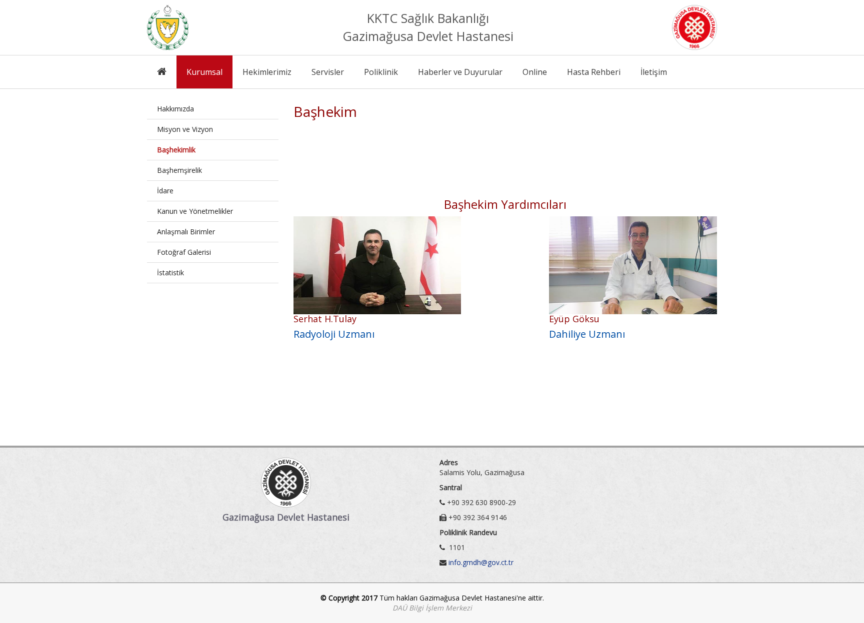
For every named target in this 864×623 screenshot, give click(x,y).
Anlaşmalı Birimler (186, 231)
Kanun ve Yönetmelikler (195, 211)
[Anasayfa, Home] (161, 71)
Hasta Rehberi (593, 71)
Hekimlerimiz (267, 71)
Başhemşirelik (179, 170)
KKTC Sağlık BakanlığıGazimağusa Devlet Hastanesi (428, 26)
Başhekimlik (176, 149)
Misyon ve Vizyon (185, 129)
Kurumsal (204, 71)
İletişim (653, 71)
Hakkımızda (175, 108)
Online (534, 71)
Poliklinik (381, 71)
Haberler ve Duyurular (460, 71)
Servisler (328, 71)
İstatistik (170, 272)
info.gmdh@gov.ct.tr (481, 562)
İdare (165, 190)
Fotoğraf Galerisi (184, 252)
